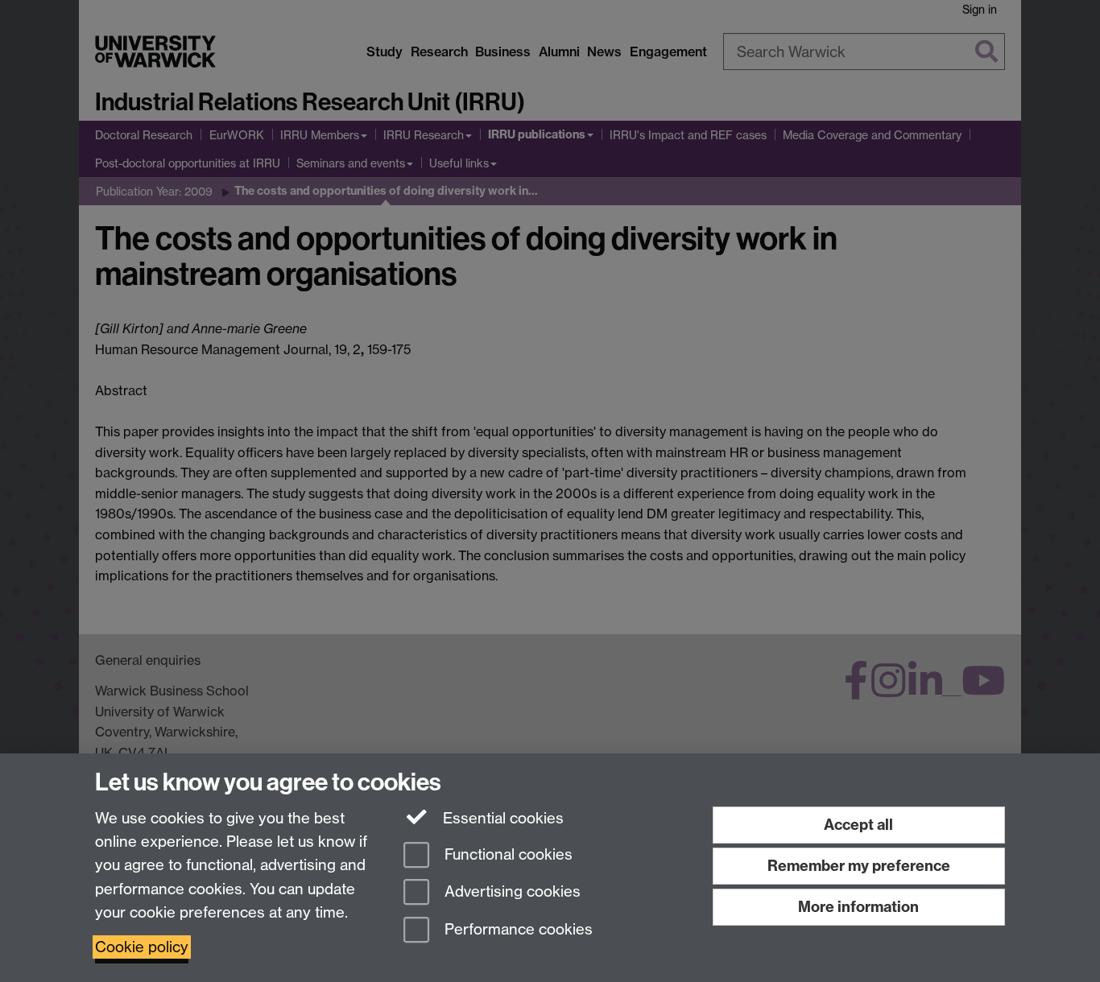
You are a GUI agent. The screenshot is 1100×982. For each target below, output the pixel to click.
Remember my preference (858, 865)
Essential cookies (501, 818)
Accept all (858, 824)
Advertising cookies (510, 892)
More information (858, 906)
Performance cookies (516, 930)
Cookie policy (141, 947)
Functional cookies (506, 854)
